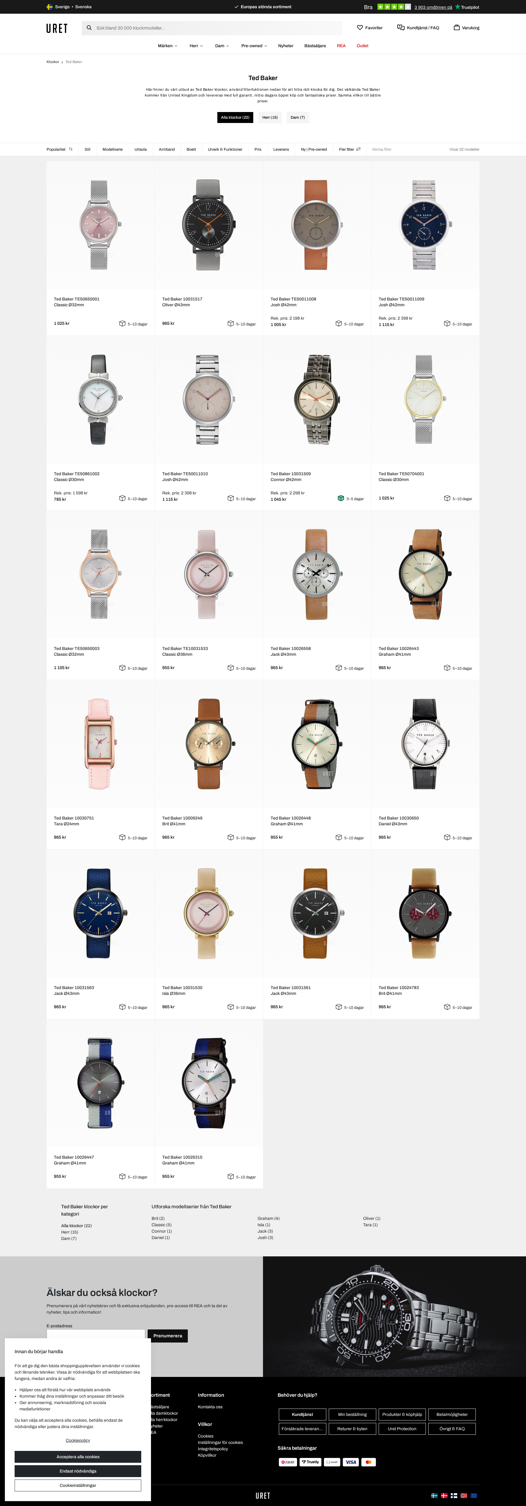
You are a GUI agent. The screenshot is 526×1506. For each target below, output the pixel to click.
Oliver (368, 1218)
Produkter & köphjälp (402, 1414)
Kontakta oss (210, 1407)
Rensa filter (381, 149)
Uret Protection (402, 1429)
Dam (219, 46)
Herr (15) (270, 117)
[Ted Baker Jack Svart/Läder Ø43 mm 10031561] (317, 913)
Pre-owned (251, 46)
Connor (159, 1231)
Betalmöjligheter (452, 1414)
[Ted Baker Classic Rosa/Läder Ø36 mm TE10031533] (209, 574)
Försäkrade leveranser (303, 1429)
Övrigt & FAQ (452, 1429)
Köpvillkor (207, 1455)
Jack (262, 1231)
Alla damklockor (163, 1413)
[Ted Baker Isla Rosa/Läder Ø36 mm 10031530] (209, 913)
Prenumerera (167, 1335)
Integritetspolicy (213, 1449)
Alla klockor (72, 1225)
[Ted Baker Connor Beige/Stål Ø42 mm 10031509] (317, 399)
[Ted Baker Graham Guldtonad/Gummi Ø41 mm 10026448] (317, 744)
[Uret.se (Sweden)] (434, 1495)
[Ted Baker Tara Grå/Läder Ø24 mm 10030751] (100, 744)
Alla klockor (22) (235, 117)
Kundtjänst (302, 1414)
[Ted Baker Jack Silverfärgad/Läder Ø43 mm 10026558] (317, 574)
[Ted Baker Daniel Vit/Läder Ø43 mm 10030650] (425, 744)
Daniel (158, 1237)
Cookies (205, 1436)
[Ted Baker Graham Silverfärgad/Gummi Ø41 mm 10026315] (209, 1083)
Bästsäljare (315, 46)
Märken (165, 46)
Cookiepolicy (78, 1440)
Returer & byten (352, 1429)
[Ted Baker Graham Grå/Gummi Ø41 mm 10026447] (100, 1083)
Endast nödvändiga (78, 1471)
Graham (265, 1218)
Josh (262, 1237)
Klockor (53, 62)
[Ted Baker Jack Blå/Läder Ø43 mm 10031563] (100, 913)
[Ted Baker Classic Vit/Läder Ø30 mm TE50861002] (100, 399)
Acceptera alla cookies (78, 1457)
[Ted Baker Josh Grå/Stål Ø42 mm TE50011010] (209, 399)
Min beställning (352, 1414)
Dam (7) (298, 117)
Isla (261, 1225)
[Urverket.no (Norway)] (464, 1495)
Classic (158, 1225)
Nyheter (285, 46)
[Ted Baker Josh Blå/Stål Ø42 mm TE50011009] (425, 225)
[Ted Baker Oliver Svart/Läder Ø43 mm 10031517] (209, 225)
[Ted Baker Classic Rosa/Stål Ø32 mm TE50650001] (100, 225)
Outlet (362, 46)
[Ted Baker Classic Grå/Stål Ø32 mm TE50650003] (100, 574)
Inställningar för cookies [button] (220, 1442)
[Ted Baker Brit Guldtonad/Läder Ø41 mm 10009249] (209, 744)
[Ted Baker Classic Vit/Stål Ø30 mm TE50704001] (425, 399)
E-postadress (59, 1326)
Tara (367, 1225)
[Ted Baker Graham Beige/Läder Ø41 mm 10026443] (425, 574)
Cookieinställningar (78, 1485)
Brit (155, 1218)
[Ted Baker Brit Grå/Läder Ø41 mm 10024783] (425, 913)
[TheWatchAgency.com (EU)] (474, 1495)
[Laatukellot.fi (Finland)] (454, 1495)
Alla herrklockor (162, 1419)
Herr (194, 46)
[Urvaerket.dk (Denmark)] (444, 1495)
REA (341, 46)
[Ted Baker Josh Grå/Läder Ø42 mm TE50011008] (317, 225)
